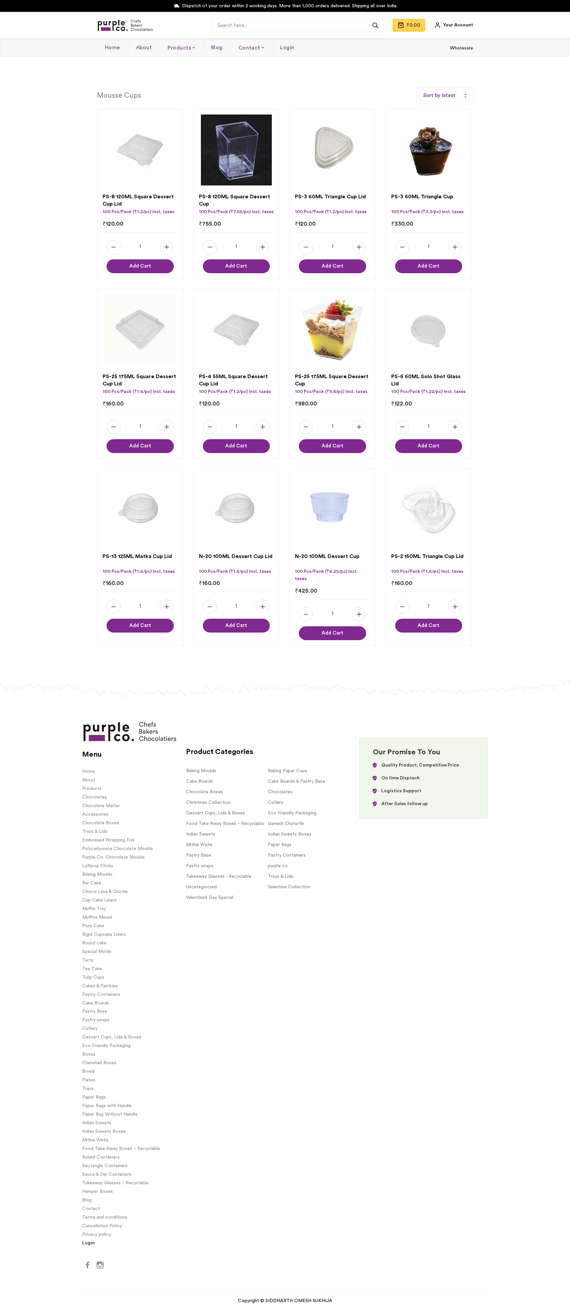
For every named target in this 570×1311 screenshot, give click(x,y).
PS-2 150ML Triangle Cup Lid (427, 556)
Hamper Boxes (97, 1191)
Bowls (88, 1071)
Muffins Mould (97, 917)
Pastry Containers (101, 994)
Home (112, 47)
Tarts (87, 960)
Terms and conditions (104, 1217)
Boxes (88, 1054)
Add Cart (140, 266)
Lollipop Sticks (97, 866)
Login (287, 47)
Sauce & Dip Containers (107, 1174)
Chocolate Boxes (100, 823)
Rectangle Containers (105, 1166)
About (144, 47)
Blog (217, 47)
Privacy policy (96, 1234)
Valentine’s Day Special (209, 897)
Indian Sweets (96, 1123)
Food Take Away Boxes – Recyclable (121, 1148)
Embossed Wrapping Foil (108, 840)
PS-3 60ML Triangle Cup (422, 196)
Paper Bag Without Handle (110, 1114)
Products (179, 47)
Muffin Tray (94, 908)
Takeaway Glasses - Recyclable (218, 876)
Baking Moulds (97, 874)
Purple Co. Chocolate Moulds (113, 857)
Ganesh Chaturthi (286, 823)
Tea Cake (92, 969)
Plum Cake (93, 926)
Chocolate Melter (101, 805)
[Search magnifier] (375, 25)
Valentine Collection (289, 887)
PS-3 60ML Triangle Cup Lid (330, 196)
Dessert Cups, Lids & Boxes (111, 1037)
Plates (88, 1080)
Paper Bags (94, 1097)
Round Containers (101, 1157)
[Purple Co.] (125, 25)
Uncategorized (201, 887)
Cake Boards (95, 1003)
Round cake (94, 943)
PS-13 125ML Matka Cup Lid (137, 556)
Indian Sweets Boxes (104, 1131)
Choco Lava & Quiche (105, 891)
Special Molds (96, 951)
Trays (88, 1088)
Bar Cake (91, 883)
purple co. (278, 866)
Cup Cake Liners (99, 900)
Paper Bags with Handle (107, 1105)
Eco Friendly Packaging (106, 1045)
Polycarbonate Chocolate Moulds (117, 848)
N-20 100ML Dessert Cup (327, 556)
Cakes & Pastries (100, 986)
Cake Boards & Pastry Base (296, 781)
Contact (249, 47)
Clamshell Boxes (99, 1063)
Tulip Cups (93, 977)
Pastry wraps (96, 1020)
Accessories (95, 814)
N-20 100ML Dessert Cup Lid (235, 556)
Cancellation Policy (102, 1226)
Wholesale (461, 48)
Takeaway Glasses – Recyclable (115, 1183)
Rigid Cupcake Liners (104, 934)
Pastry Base (94, 1011)
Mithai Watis (95, 1140)
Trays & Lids (95, 831)
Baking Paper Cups (287, 771)
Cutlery (90, 1028)
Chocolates (94, 797)
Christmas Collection (208, 802)
